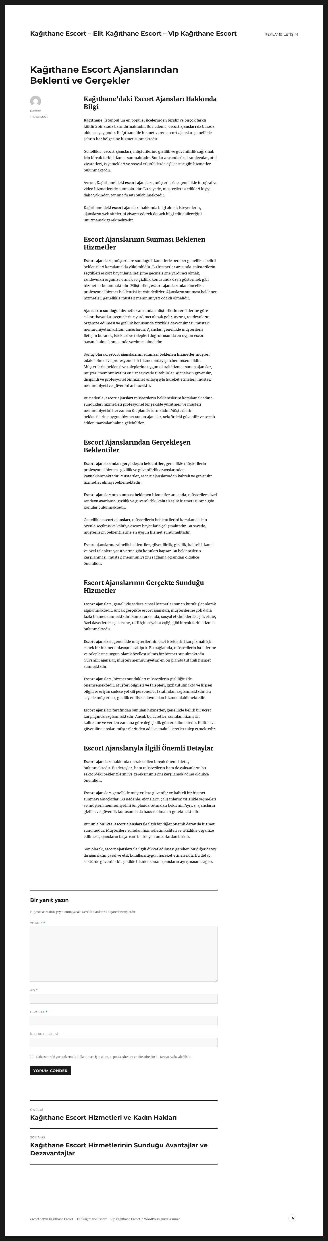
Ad (34, 990)
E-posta (39, 1012)
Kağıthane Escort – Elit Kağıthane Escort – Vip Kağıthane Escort (133, 33)
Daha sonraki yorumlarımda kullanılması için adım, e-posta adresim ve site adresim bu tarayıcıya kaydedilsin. (113, 1057)
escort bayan (39, 1219)
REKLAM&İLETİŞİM (281, 34)
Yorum (37, 923)
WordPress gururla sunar (162, 1219)
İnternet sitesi (44, 1034)
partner (35, 110)
